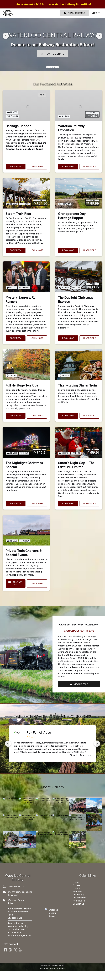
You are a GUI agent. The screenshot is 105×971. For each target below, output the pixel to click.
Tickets (76, 885)
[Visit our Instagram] (10, 949)
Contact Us (78, 904)
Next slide (99, 36)
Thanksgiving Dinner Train (77, 385)
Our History (78, 894)
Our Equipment (80, 897)
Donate (76, 888)
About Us (77, 891)
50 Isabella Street (16, 929)
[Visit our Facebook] (5, 949)
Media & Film (79, 900)
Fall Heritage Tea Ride (22, 385)
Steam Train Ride (18, 214)
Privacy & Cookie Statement (52, 968)
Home (76, 882)
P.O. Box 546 (14, 932)
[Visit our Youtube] (20, 949)
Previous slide (6, 36)
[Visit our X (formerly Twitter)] (15, 949)
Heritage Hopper (18, 126)
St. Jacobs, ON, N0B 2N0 (20, 935)
